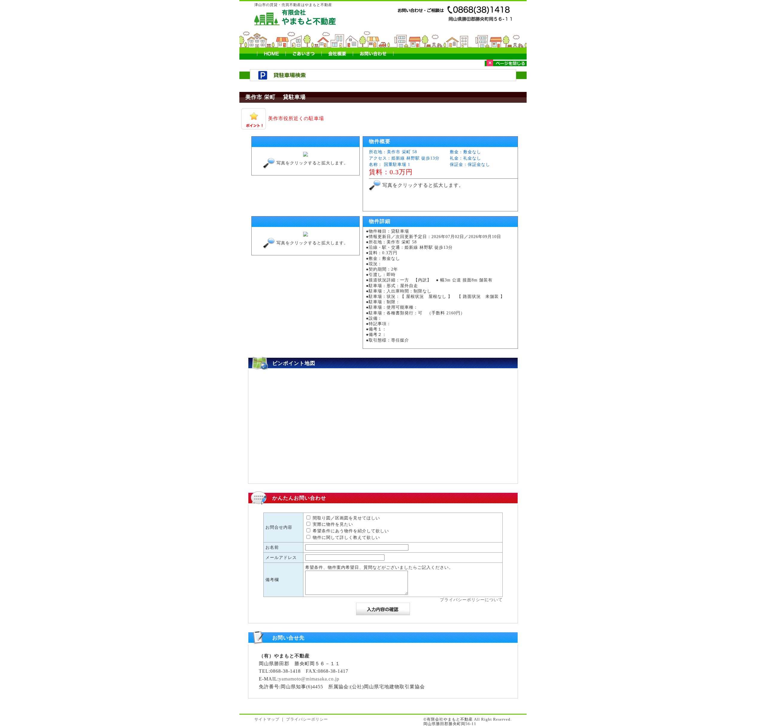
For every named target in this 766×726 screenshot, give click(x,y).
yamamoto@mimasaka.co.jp (309, 678)
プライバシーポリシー (307, 719)
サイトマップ (266, 719)
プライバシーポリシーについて (471, 600)
